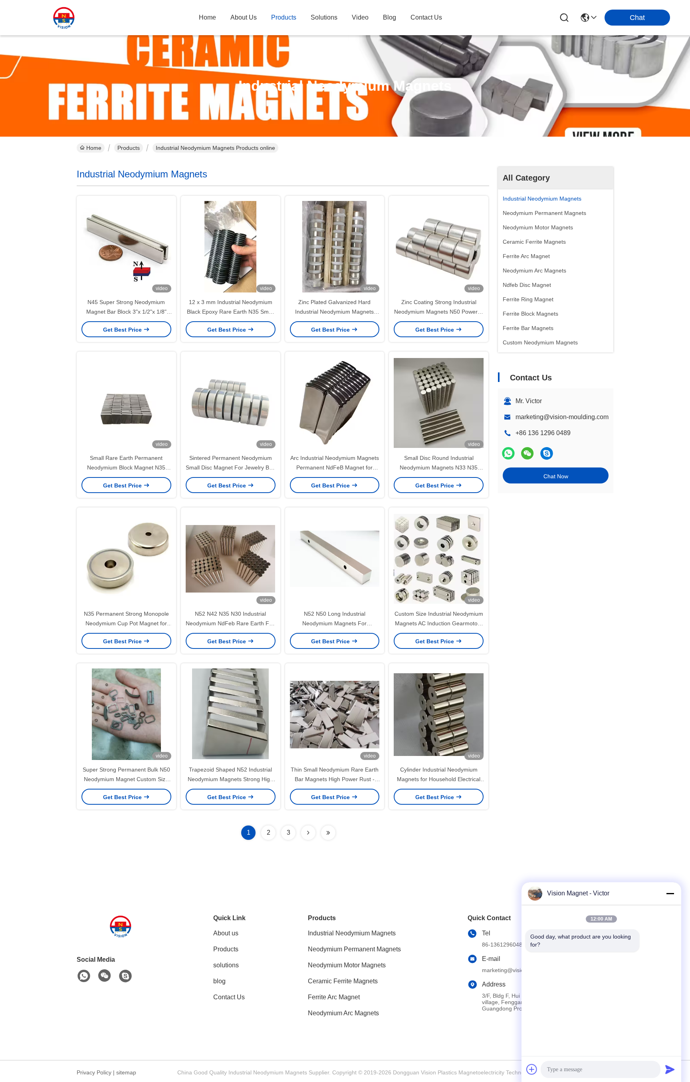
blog (389, 17)
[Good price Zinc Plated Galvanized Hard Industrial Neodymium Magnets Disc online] (335, 246)
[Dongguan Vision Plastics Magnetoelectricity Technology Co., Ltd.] (64, 18)
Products (128, 148)
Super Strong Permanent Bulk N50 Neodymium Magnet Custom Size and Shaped (126, 779)
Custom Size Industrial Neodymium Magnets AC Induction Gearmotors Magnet (439, 623)
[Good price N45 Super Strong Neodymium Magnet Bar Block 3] (126, 246)
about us (243, 17)
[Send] (670, 1069)
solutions (324, 17)
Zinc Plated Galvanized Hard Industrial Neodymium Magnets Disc (334, 311)
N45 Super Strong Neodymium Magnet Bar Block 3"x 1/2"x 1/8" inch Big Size (126, 311)
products (283, 17)
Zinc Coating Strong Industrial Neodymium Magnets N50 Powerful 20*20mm (439, 311)
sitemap (126, 1072)
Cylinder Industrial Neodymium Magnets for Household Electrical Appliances (438, 779)
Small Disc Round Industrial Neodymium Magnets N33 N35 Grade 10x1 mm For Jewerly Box (438, 467)
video (360, 17)
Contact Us (229, 997)
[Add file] (531, 1069)
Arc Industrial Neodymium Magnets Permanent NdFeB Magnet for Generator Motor (334, 467)
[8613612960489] (84, 976)
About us (225, 933)
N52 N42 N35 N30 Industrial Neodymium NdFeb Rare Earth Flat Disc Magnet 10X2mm (230, 623)
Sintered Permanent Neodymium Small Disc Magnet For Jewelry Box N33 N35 (230, 467)
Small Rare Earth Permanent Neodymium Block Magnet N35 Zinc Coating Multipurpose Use (126, 467)
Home (207, 17)
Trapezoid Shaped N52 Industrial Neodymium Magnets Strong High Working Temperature (230, 779)
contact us (426, 17)
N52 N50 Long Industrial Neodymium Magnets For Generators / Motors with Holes (334, 623)
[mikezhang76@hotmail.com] (546, 453)
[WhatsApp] (508, 453)
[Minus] (670, 893)
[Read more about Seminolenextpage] (308, 832)
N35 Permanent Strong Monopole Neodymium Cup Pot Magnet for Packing (126, 623)
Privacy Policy (94, 1072)
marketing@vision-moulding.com (562, 417)
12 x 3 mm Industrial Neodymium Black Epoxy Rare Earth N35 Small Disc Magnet (230, 311)
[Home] (121, 936)
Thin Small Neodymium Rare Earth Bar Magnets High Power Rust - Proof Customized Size (335, 779)
